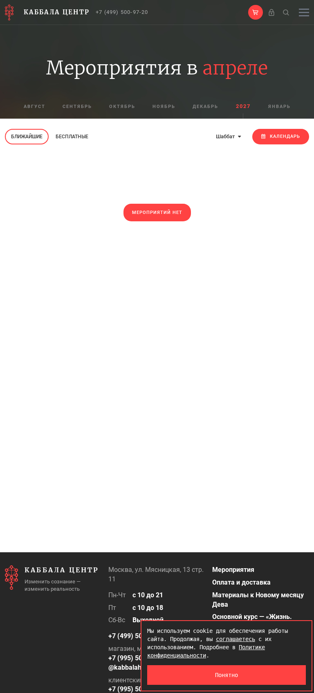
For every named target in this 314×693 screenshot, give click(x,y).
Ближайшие (27, 137)
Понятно (226, 675)
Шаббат (226, 136)
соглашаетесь (235, 639)
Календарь (285, 136)
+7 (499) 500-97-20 (122, 12)
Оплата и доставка (241, 582)
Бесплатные (72, 137)
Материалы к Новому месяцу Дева (258, 599)
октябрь (122, 106)
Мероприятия (233, 570)
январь (279, 106)
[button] (255, 12)
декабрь (205, 106)
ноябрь (164, 106)
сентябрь (77, 106)
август (34, 106)
